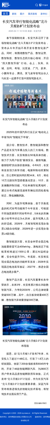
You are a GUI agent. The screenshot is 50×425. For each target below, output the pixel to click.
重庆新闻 (32, 13)
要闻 (14, 13)
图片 (22, 13)
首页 (5, 13)
